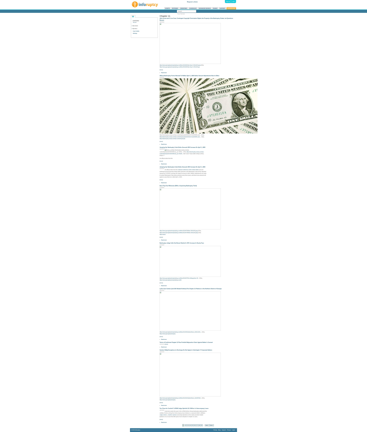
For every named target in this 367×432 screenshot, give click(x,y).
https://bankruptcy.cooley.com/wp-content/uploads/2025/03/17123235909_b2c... (180, 137)
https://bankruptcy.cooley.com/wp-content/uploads (172, 138)
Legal (233, 430)
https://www (162, 234)
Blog (219, 430)
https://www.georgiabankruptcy (167, 333)
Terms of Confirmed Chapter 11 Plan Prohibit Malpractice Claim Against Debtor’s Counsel (186, 342)
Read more (164, 72)
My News (135, 28)
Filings (215, 8)
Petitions (175, 8)
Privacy (229, 430)
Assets (167, 8)
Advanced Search (205, 8)
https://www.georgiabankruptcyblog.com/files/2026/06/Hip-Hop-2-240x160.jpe (180, 67)
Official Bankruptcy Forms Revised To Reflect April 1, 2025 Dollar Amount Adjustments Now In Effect (189, 75)
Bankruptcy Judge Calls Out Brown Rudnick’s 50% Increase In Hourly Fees (182, 243)
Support (222, 8)
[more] (161, 70)
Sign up (228, 1)
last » (211, 425)
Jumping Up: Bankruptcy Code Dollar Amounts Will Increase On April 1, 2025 (182, 147)
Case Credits (136, 31)
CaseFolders (136, 20)
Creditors (183, 8)
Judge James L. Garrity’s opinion (168, 415)
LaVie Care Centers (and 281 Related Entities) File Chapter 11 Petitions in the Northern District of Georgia (191, 288)
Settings (135, 33)
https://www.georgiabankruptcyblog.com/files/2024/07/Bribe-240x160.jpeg (179, 232)
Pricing (215, 430)
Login (233, 1)
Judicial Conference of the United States (188, 169)
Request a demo (192, 2)
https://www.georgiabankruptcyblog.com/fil (170, 280)
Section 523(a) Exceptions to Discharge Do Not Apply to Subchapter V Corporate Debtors (186, 350)
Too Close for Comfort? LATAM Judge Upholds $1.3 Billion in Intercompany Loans (184, 408)
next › (207, 425)
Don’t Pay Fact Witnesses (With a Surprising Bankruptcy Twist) (178, 185)
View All (134, 22)
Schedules (192, 8)
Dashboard (231, 8)
